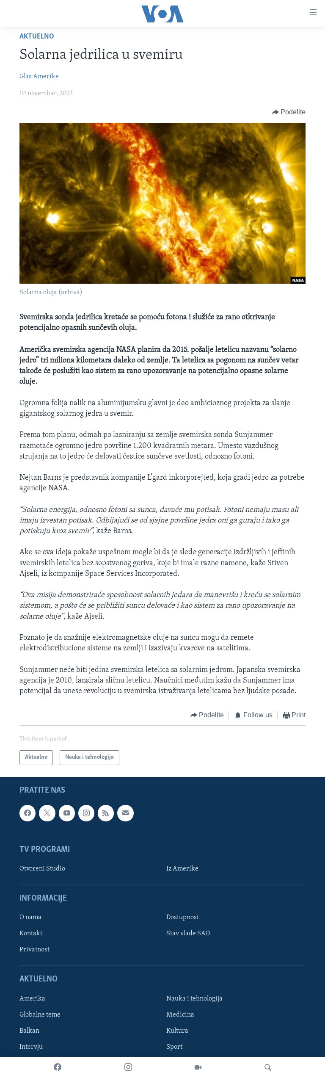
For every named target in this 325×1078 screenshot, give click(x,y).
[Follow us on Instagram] (86, 813)
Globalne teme (40, 1015)
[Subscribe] (125, 813)
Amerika (32, 998)
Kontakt (30, 933)
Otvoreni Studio (42, 868)
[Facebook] (57, 1067)
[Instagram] (128, 1067)
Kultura (177, 1031)
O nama (30, 917)
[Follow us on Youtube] (67, 813)
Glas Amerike (39, 76)
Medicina (180, 1015)
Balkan (29, 1031)
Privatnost (34, 949)
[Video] (198, 1067)
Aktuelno (36, 37)
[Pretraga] (268, 1067)
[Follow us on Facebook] (27, 813)
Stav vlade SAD (188, 933)
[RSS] (106, 813)
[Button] (289, 112)
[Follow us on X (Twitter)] (47, 813)
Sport (174, 1047)
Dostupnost (182, 917)
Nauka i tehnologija (194, 998)
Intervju (31, 1047)
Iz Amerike (182, 868)
